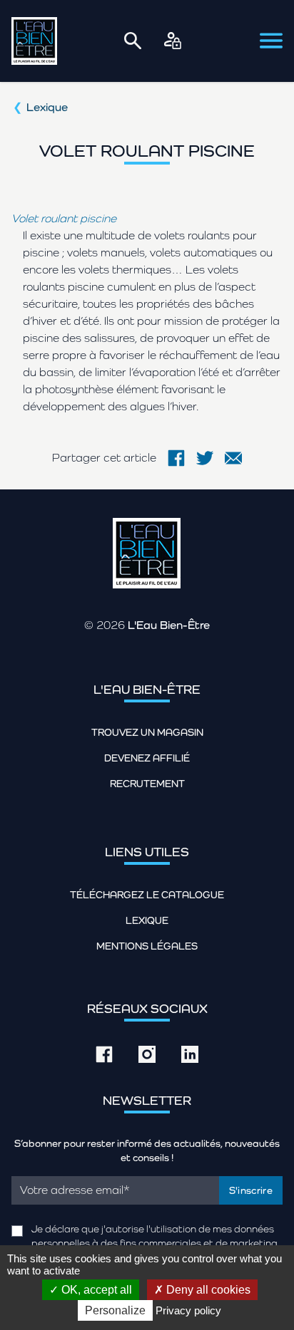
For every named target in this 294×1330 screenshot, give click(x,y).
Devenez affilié (147, 758)
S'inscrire (251, 1190)
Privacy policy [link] (188, 1310)
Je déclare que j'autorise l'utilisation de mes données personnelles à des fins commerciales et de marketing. (155, 1236)
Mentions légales (147, 946)
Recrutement (147, 783)
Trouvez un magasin (147, 732)
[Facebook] (176, 458)
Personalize (115, 1310)
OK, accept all (95, 1290)
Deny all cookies (206, 1290)
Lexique (47, 107)
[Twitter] (204, 458)
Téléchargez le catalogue (147, 894)
